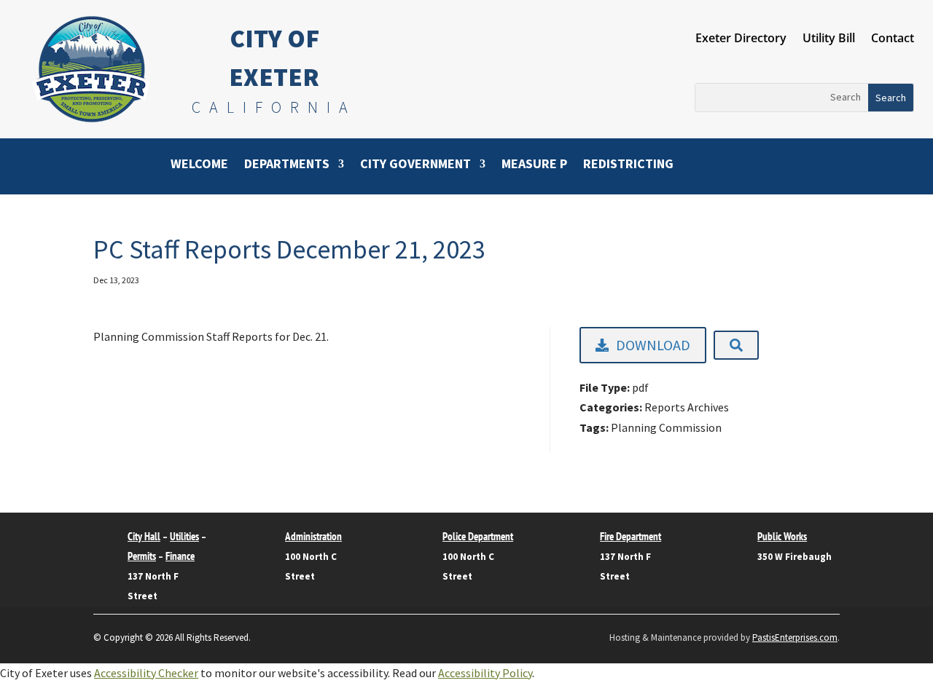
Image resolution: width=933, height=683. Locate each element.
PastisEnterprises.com (795, 637)
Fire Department (630, 536)
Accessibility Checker (146, 673)
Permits (142, 556)
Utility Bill (829, 39)
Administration (313, 536)
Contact (892, 39)
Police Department (477, 536)
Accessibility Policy (485, 673)
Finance (180, 556)
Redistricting (628, 165)
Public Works (782, 536)
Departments (286, 165)
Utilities (184, 536)
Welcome (199, 165)
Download (653, 345)
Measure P (534, 165)
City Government (415, 165)
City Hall (144, 536)
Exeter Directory (740, 39)
